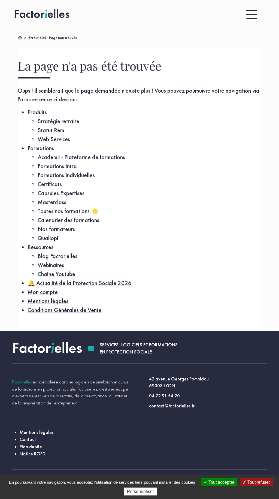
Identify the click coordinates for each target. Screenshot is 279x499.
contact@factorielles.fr (172, 406)
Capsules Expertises (61, 193)
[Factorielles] (43, 14)
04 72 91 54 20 (164, 396)
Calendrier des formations (68, 220)
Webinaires (51, 265)
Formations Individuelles (66, 175)
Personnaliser (140, 491)
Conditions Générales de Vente (65, 310)
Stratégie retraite (58, 121)
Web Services (54, 139)
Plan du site (31, 447)
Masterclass (52, 202)
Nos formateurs (56, 229)
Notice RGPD (33, 454)
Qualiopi (48, 238)
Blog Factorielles (57, 256)
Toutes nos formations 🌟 (68, 211)
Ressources (40, 247)
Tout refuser (258, 482)
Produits (37, 112)
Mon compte (43, 292)
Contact (28, 439)
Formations (41, 148)
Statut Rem (51, 130)
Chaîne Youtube (56, 274)
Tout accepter (220, 482)
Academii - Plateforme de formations (81, 157)
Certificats (50, 184)
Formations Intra (57, 166)
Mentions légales (48, 301)
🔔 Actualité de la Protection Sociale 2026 (80, 283)
